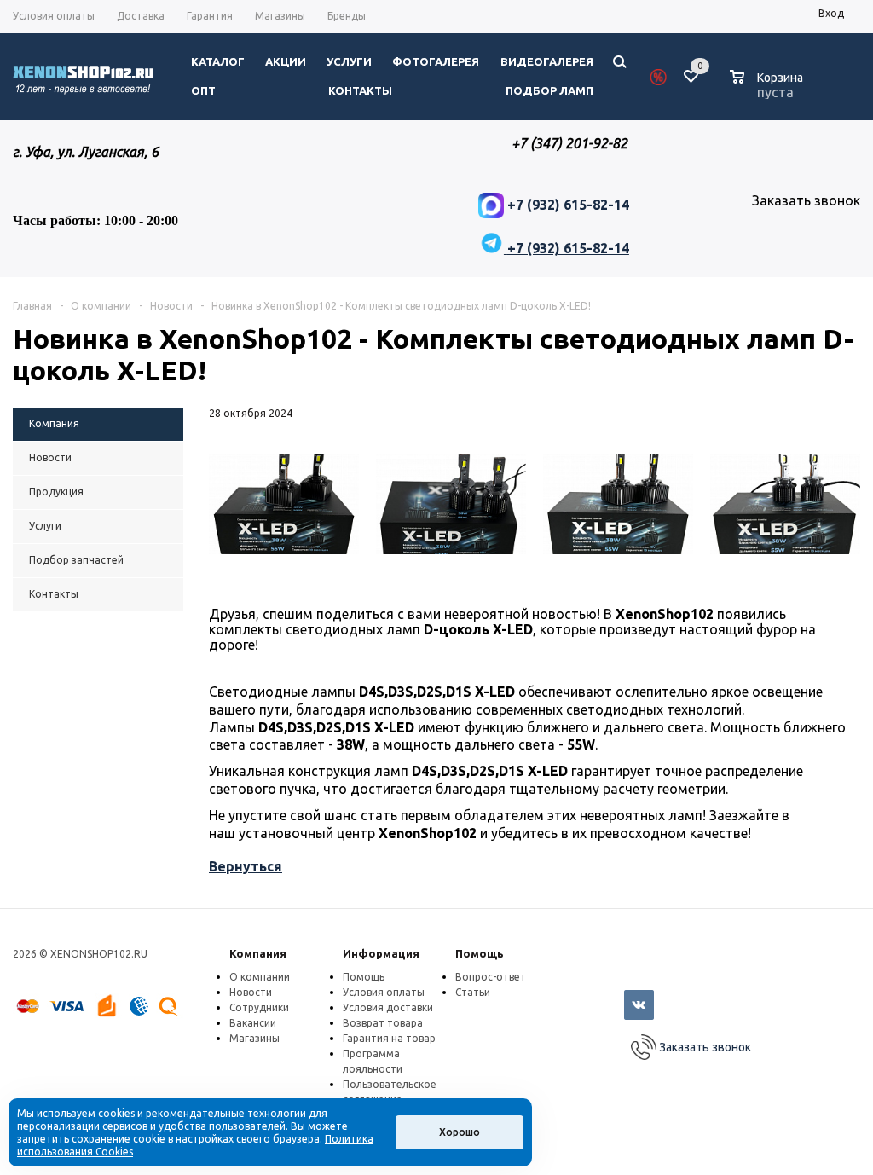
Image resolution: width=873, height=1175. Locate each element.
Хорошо (459, 1131)
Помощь (479, 953)
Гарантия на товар (389, 1038)
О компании (259, 976)
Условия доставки (388, 1007)
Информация (381, 953)
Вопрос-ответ (490, 976)
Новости (250, 992)
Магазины (254, 1038)
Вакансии (252, 1022)
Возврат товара (383, 1022)
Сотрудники (259, 1007)
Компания (257, 953)
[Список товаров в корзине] (768, 89)
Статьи (472, 992)
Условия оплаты (384, 992)
